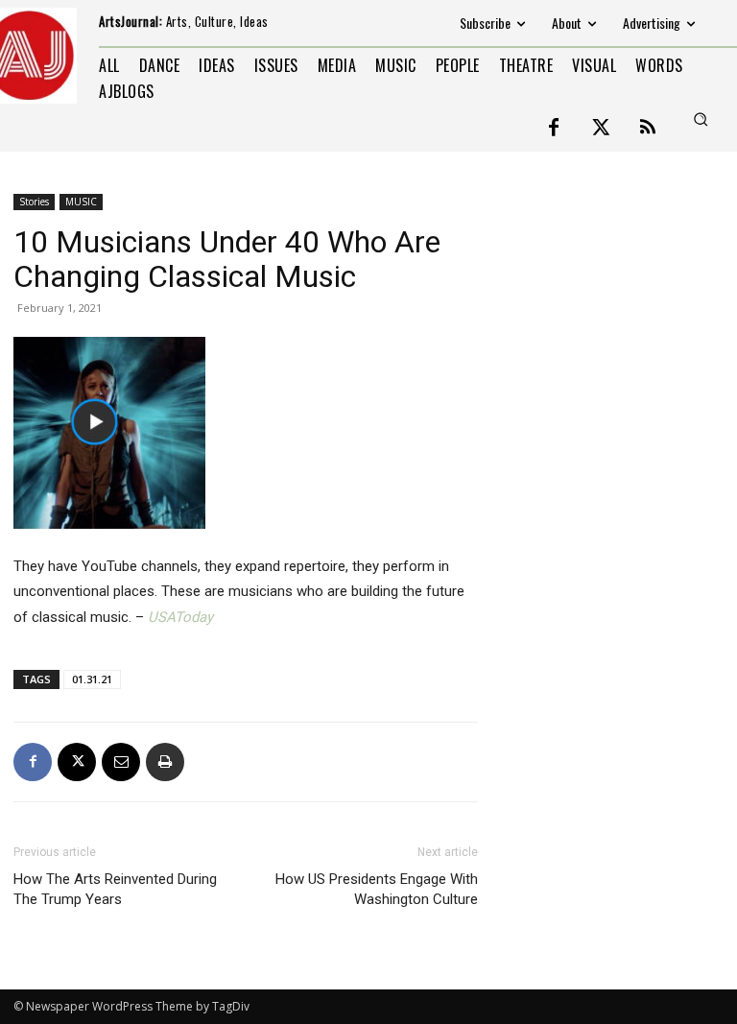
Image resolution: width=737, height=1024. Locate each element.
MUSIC (81, 201)
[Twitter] (601, 128)
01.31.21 (92, 679)
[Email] (121, 762)
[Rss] (648, 128)
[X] (77, 762)
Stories (34, 201)
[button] (700, 119)
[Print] (165, 762)
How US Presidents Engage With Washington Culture (376, 889)
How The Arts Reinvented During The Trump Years (115, 889)
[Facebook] (554, 128)
